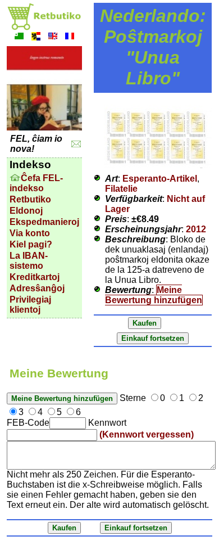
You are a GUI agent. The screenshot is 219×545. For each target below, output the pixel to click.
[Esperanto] (19, 37)
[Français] (69, 37)
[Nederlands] (36, 37)
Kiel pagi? (31, 244)
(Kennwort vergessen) (146, 434)
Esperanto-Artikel (159, 178)
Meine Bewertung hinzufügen (153, 295)
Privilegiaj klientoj (30, 304)
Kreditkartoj (35, 277)
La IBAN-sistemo (29, 261)
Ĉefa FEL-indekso (36, 183)
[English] (52, 37)
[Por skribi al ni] (76, 144)
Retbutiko (30, 199)
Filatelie (121, 188)
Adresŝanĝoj (37, 288)
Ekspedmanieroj (44, 222)
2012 (196, 229)
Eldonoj (26, 210)
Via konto (30, 233)
